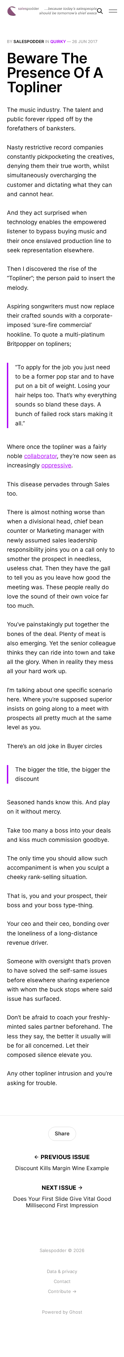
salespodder (28, 41)
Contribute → (62, 1291)
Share (62, 1133)
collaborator (40, 456)
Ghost (75, 1312)
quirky (58, 41)
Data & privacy (62, 1271)
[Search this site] (100, 11)
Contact (62, 1281)
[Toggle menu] (113, 11)
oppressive (56, 465)
